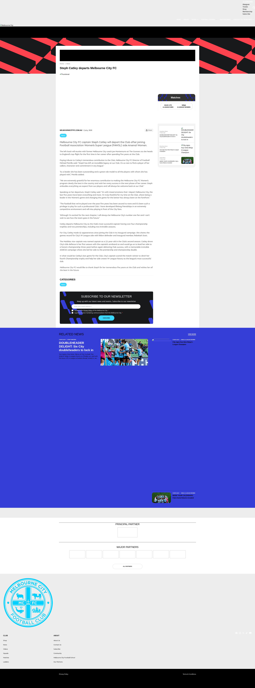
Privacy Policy (87, 310)
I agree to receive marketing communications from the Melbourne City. (98, 313)
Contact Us (57, 645)
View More (192, 334)
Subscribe (106, 318)
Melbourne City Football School (64, 657)
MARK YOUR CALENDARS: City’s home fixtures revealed (183, 497)
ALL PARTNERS (127, 566)
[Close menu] (249, 682)
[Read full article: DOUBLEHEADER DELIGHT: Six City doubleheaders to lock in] (187, 134)
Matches (6, 657)
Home (62, 64)
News (179, 19)
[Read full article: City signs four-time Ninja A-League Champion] (187, 149)
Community (58, 653)
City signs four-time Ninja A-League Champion (183, 343)
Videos (186, 19)
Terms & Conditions (189, 674)
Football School (208, 19)
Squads (5, 653)
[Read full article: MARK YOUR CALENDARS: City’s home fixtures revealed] (187, 160)
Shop (5, 640)
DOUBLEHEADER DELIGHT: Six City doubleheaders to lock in (76, 346)
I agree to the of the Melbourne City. (91, 310)
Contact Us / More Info (242, 19)
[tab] (168, 106)
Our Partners (225, 19)
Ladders (6, 662)
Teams (193, 19)
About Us (57, 640)
